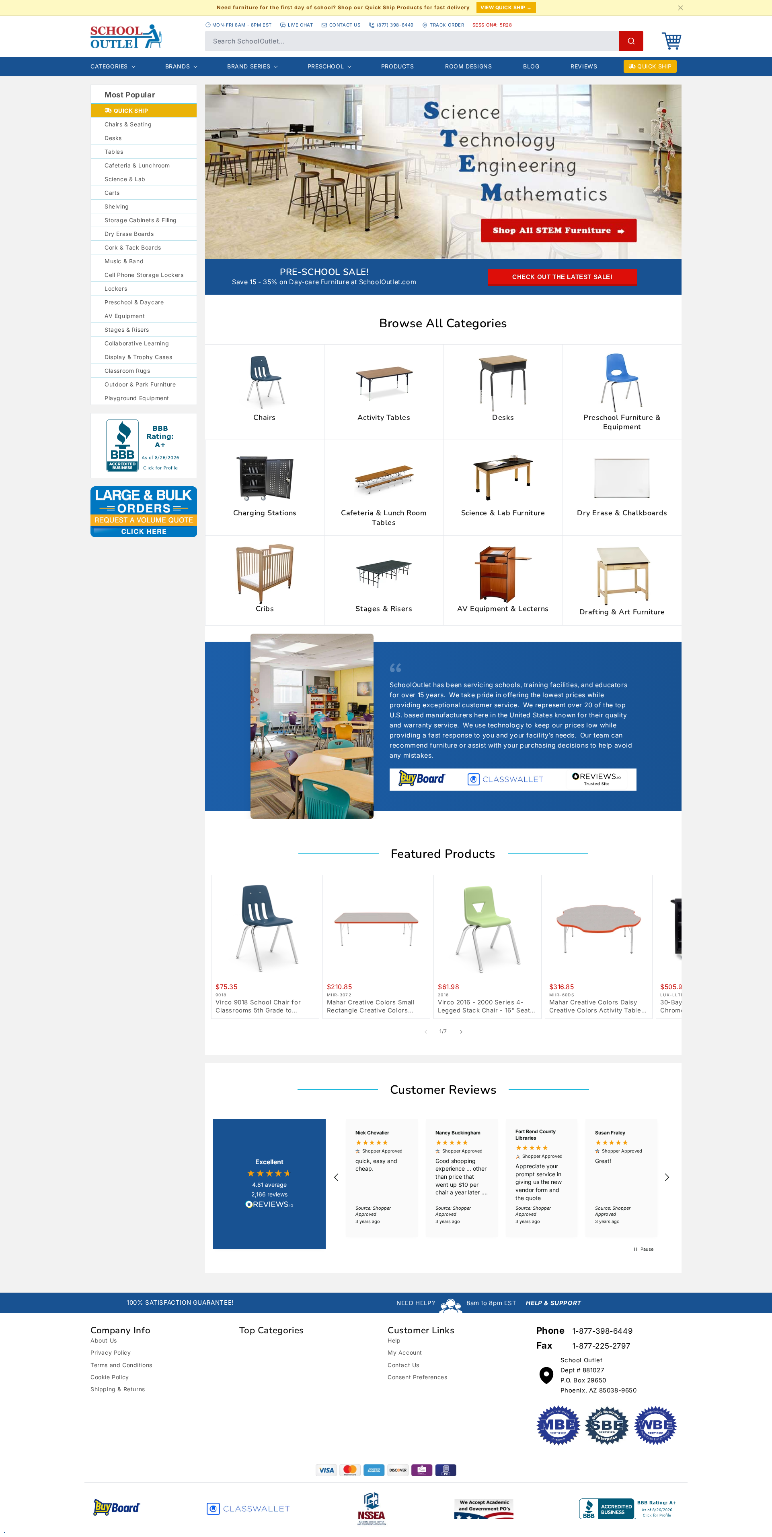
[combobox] (424, 41)
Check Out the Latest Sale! (562, 276)
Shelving (117, 206)
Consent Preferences (417, 1377)
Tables (114, 151)
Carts (112, 192)
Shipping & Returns (117, 1389)
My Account (405, 1352)
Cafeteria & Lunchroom (137, 165)
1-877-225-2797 (601, 1346)
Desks (113, 137)
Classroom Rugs (127, 370)
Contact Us (403, 1364)
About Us (103, 1340)
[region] (502, 1178)
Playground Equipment (137, 398)
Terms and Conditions (121, 1364)
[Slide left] (426, 1032)
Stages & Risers (127, 329)
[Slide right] (461, 1032)
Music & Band (124, 261)
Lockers (116, 288)
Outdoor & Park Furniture (140, 384)
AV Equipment (125, 315)
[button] (671, 41)
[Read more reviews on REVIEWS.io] (269, 1205)
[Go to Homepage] (126, 36)
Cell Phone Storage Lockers (144, 274)
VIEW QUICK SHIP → (506, 7)
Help (394, 1340)
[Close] (680, 7)
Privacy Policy (110, 1352)
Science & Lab (125, 179)
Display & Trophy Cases (138, 356)
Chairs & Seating (128, 124)
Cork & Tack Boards (133, 247)
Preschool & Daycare (134, 302)
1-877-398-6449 (602, 1331)
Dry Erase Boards (129, 233)
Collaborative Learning (137, 343)
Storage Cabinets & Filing (141, 220)
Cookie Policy (109, 1377)
